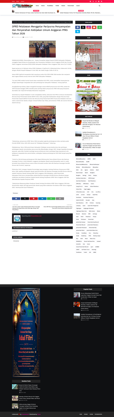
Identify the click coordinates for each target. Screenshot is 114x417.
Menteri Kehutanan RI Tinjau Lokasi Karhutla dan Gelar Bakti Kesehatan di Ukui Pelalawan (35, 13)
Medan (98, 211)
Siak (84, 244)
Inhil (88, 192)
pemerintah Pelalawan (81, 227)
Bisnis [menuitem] (43, 5)
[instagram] (96, 1)
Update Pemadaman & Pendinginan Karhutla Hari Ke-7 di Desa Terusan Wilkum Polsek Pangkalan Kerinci (92, 135)
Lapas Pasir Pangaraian (93, 205)
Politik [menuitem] (57, 5)
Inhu (92, 192)
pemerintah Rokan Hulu (92, 230)
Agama (86, 170)
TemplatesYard (25, 414)
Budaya (95, 175)
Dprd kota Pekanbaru (81, 181)
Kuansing (98, 203)
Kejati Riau (95, 194)
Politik (77, 235)
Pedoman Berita (98, 414)
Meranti (78, 213)
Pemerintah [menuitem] (71, 5)
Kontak (91, 414)
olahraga (95, 213)
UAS (90, 252)
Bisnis (89, 175)
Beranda (15, 22)
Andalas (92, 170)
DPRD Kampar (91, 178)
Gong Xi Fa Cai (79, 186)
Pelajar (94, 216)
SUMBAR (97, 246)
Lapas (84, 205)
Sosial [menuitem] (78, 5)
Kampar (88, 194)
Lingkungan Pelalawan (88, 208)
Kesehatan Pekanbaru (88, 197)
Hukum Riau (79, 189)
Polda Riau (95, 233)
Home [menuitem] (37, 5)
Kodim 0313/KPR (80, 200)
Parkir (82, 216)
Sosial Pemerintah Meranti (82, 246)
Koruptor (88, 200)
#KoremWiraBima (80, 161)
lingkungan (78, 208)
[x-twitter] (93, 1)
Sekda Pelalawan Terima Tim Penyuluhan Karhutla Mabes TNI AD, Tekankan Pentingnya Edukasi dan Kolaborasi (80, 13)
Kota (93, 200)
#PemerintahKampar (94, 164)
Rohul (86, 238)
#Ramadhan (95, 167)
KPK (87, 203)
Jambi (77, 194)
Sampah (99, 241)
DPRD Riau (78, 183)
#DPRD (89, 159)
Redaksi (86, 414)
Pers (90, 233)
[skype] (101, 1)
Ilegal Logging (87, 189)
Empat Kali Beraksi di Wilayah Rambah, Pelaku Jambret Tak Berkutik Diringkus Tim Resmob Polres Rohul (91, 123)
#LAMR (87, 161)
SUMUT (77, 249)
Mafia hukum (92, 211)
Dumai (92, 183)
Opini (77, 216)
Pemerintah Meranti (80, 224)
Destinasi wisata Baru (81, 178)
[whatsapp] (99, 27)
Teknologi (94, 249)
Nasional (84, 213)
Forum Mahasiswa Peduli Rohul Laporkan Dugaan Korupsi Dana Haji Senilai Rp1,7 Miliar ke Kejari (92, 145)
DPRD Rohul (86, 183)
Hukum (86, 186)
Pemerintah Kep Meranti (93, 222)
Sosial (88, 244)
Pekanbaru (88, 216)
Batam (86, 172)
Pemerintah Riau (93, 227)
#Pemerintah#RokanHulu (82, 164)
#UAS (77, 170)
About (17, 1)
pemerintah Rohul (80, 230)
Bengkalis (92, 172)
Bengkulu (78, 175)
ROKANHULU (79, 241)
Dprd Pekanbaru (92, 181)
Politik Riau (83, 235)
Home (13, 1)
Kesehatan (78, 197)
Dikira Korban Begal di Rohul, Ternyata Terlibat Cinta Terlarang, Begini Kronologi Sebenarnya (28, 406)
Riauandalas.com (17, 37)
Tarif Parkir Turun (85, 249)
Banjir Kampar (79, 172)
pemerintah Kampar (80, 222)
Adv (81, 170)
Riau (77, 238)
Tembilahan (79, 252)
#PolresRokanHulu (86, 167)
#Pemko (78, 167)
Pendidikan (84, 233)
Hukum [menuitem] (63, 5)
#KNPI (94, 159)
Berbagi (84, 175)
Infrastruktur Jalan (80, 192)
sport (92, 246)
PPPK (90, 235)
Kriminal (92, 203)
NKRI (89, 213)
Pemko (77, 233)
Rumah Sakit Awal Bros (89, 241)
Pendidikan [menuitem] (50, 5)
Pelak (77, 219)
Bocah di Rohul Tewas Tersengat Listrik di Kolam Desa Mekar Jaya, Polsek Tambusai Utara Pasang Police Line (29, 388)
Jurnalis (83, 194)
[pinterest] (99, 1)
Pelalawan (20, 22)
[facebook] (90, 1)
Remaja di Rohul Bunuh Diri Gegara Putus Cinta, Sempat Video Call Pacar (29, 397)
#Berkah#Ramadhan (80, 159)
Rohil (81, 238)
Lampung (78, 205)
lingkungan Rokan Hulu (81, 211)
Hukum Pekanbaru (94, 186)
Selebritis (78, 244)
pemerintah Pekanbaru (93, 224)
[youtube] (94, 27)
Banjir (97, 170)
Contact (22, 1)
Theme (39, 414)
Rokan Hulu (92, 238)
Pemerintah (91, 219)
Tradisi (85, 252)
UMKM (94, 252)
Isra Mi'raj (98, 192)
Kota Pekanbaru (80, 203)
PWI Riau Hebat (96, 235)
